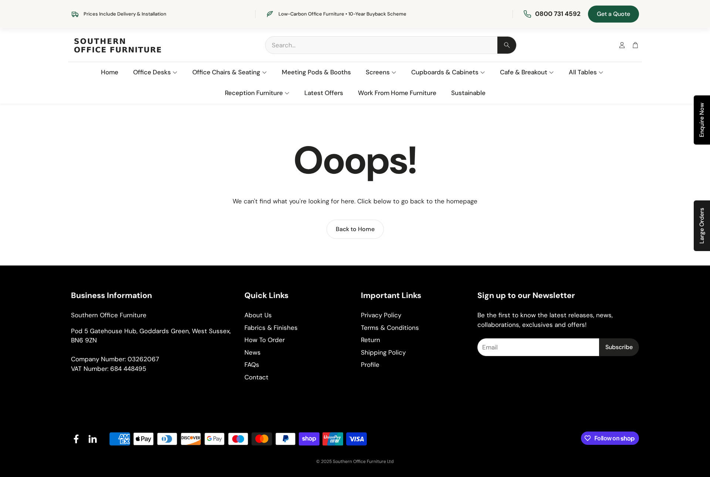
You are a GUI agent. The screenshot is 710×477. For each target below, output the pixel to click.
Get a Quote (613, 14)
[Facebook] (76, 439)
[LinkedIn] (92, 439)
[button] (391, 45)
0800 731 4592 (558, 14)
